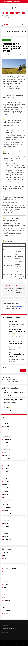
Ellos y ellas (6, 40)
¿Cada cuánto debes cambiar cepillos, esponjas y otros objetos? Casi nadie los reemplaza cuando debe (14, 400)
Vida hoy (5, 613)
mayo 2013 (6, 533)
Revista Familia (14, 13)
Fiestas (5, 587)
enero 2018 (6, 520)
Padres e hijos (7, 600)
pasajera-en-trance (8, 604)
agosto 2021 (6, 494)
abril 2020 (5, 504)
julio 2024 (5, 462)
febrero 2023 (6, 484)
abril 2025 (5, 446)
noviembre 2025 (7, 439)
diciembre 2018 (7, 510)
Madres (5, 594)
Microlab (23, 643)
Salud (4, 607)
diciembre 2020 (7, 501)
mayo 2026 (6, 423)
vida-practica (6, 617)
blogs (4, 562)
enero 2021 (6, 497)
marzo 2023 (6, 481)
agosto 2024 (6, 459)
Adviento (5, 552)
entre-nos (5, 581)
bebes (4, 558)
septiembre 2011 (7, 539)
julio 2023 (5, 468)
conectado (19, 306)
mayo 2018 (6, 517)
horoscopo (6, 591)
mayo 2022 (6, 491)
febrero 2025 (6, 449)
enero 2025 (6, 452)
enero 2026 (6, 433)
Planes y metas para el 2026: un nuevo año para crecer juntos (17, 354)
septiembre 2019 (7, 507)
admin (5, 54)
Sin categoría (6, 610)
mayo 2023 (6, 475)
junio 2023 (6, 472)
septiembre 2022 (7, 488)
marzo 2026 (6, 426)
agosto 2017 (6, 523)
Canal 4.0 (4, 636)
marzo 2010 (6, 543)
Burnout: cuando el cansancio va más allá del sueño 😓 (12, 1)
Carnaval (5, 565)
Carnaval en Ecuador (9, 411)
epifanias (5, 584)
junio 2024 (6, 465)
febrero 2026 (6, 429)
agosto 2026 (6, 420)
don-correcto (6, 571)
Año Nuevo (6, 555)
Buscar (4, 367)
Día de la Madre (14, 321)
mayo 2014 (6, 526)
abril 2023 (5, 478)
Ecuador (5, 574)
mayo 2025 (6, 442)
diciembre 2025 (7, 436)
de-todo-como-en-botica (9, 568)
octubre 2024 (6, 455)
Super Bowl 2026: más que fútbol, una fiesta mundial (16, 343)
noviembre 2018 (7, 514)
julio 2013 (5, 530)
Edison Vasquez (14, 324)
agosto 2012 (6, 536)
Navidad (5, 597)
